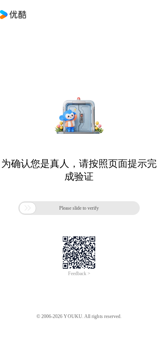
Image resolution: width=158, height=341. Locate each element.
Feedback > (79, 273)
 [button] (27, 208)
